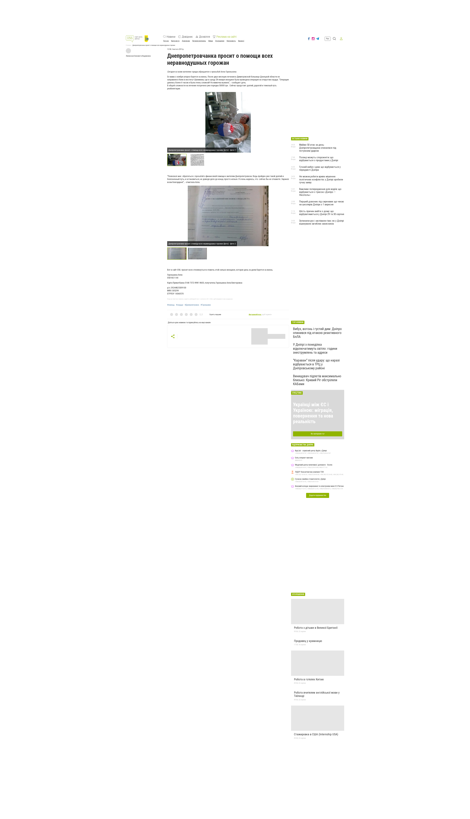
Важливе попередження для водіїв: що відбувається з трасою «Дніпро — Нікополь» (320, 192)
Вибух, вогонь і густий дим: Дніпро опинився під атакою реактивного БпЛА (317, 333)
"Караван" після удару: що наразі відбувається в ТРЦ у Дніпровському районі (316, 364)
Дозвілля (204, 36)
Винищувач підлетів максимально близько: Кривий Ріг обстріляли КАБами (317, 380)
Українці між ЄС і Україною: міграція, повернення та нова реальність (313, 413)
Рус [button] (327, 38)
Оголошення (219, 41)
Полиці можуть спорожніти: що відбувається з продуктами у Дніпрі (318, 159)
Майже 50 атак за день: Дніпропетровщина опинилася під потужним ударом (317, 147)
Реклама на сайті (226, 36)
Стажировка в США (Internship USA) (316, 734)
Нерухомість (231, 41)
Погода (166, 41)
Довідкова (186, 41)
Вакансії (241, 41)
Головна (128, 45)
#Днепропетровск (192, 305)
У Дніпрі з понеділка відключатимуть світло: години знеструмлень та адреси (315, 348)
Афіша (210, 41)
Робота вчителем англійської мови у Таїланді (317, 694)
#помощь (171, 305)
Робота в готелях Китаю (309, 679)
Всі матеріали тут (318, 434)
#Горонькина (206, 305)
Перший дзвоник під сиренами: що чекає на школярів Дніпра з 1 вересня (321, 203)
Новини (171, 36)
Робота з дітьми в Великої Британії (315, 627)
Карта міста (175, 41)
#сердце (179, 305)
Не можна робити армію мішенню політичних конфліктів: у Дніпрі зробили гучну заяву (321, 179)
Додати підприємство (317, 495)
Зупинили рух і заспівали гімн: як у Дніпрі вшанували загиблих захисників (321, 222)
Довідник (187, 36)
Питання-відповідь (199, 41)
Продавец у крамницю (308, 641)
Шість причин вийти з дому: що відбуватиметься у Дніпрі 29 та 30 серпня (321, 213)
